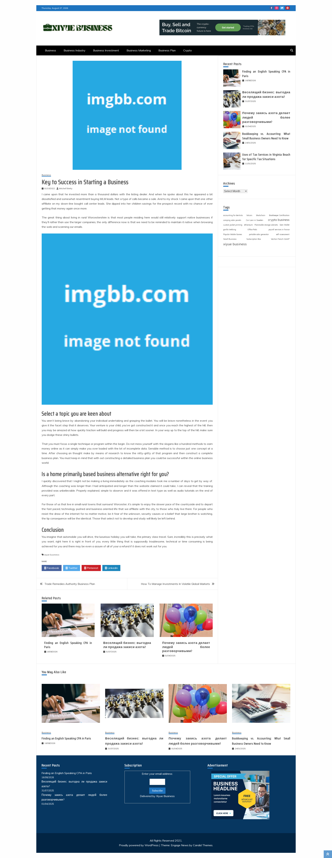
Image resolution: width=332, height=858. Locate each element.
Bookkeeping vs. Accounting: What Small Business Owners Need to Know (266, 136)
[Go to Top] (328, 854)
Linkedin (112, 568)
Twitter (282, 8)
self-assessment (282, 234)
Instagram (277, 8)
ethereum (248, 224)
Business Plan (167, 50)
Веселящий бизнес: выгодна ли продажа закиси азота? (127, 644)
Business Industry (74, 50)
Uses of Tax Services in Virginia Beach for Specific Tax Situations (266, 156)
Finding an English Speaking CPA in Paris (68, 644)
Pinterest (287, 8)
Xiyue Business (165, 796)
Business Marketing (139, 50)
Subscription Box (253, 239)
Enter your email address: (157, 785)
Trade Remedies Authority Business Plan (69, 584)
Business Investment (106, 50)
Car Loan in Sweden (254, 220)
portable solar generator (259, 234)
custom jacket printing (232, 225)
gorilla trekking (229, 229)
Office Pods (252, 229)
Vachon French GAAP (280, 239)
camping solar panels (232, 220)
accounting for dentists (233, 215)
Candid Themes (203, 845)
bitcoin (249, 215)
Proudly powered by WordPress (139, 845)
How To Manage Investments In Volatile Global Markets (175, 584)
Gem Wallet (284, 225)
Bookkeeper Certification (279, 215)
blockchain (260, 215)
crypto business (278, 220)
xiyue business (51, 554)
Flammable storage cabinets (266, 225)
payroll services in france (279, 229)
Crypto (187, 50)
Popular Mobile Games (232, 234)
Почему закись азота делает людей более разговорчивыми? (186, 646)
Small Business (229, 239)
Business (50, 50)
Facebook (271, 8)
